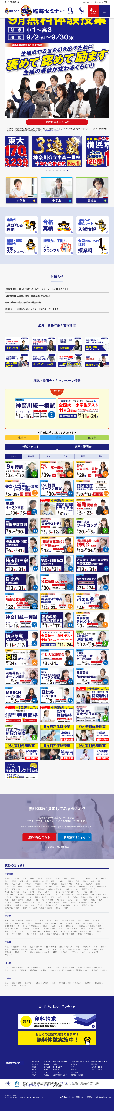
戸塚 (16, 897)
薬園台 (55, 952)
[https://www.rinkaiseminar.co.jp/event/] (17, 360)
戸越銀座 (46, 928)
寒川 (20, 889)
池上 (41, 920)
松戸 (24, 952)
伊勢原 (32, 878)
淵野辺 (93, 900)
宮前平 (73, 902)
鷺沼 (6, 889)
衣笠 (71, 884)
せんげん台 (98, 967)
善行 (39, 892)
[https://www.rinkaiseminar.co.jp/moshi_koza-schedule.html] (21, 246)
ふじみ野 (60, 970)
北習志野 (69, 947)
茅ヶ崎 (20, 894)
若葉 (103, 970)
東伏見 (82, 931)
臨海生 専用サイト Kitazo (80, 1061)
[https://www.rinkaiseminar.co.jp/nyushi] (92, 225)
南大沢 (55, 934)
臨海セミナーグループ (99, 1061)
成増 (61, 928)
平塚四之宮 (60, 900)
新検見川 (24, 949)
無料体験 (47, 1064)
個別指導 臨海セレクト (61, 1075)
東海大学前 (102, 894)
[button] (46, 170)
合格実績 (56, 1069)
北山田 (63, 884)
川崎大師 (28, 884)
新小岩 (25, 926)
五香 (96, 947)
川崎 (20, 884)
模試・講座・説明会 (60, 1061)
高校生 (92, 437)
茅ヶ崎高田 (30, 894)
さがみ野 (82, 886)
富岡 (23, 897)
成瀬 (67, 928)
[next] (106, 153)
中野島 (52, 897)
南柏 (31, 952)
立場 (92, 892)
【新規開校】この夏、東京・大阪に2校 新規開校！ (28, 296)
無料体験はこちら (39, 837)
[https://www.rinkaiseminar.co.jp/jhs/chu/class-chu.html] (17, 344)
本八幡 (47, 952)
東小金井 (73, 931)
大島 (73, 920)
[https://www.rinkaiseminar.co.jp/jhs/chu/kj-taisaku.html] (44, 344)
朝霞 (13, 967)
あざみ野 (16, 878)
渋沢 (33, 889)
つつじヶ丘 (9, 928)
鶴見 (93, 894)
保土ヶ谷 (8, 902)
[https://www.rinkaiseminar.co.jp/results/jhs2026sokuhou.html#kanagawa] (57, 151)
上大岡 (60, 881)
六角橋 (49, 908)
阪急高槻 (98, 983)
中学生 (57, 437)
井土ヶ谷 (49, 878)
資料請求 (47, 1067)
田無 (61, 926)
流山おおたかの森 (74, 949)
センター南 (60, 892)
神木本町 (41, 889)
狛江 (84, 923)
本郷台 (25, 902)
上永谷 (76, 881)
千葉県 (34, 1069)
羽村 (55, 931)
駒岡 (64, 886)
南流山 (38, 952)
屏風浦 (29, 900)
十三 (53, 983)
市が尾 (40, 878)
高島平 (45, 926)
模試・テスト (30, 446)
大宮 (28, 967)
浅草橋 (20, 920)
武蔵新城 (8, 905)
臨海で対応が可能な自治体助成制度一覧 (23, 302)
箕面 (6, 985)
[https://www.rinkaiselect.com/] (97, 360)
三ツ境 (48, 902)
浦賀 (66, 878)
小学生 (22, 437)
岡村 (6, 881)
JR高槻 (46, 983)
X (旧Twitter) (75, 1064)
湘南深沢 (59, 889)
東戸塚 (20, 900)
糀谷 (77, 923)
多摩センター (70, 926)
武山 (85, 892)
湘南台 (50, 889)
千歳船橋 (91, 926)
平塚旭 (50, 900)
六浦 (33, 905)
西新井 (74, 928)
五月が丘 (28, 983)
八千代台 (64, 952)
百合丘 (84, 905)
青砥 (6, 920)
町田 (35, 934)
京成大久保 (87, 947)
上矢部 (91, 881)
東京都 (34, 1067)
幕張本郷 (8, 952)
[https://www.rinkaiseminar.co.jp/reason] (21, 225)
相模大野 (72, 886)
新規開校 (47, 1061)
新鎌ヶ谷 (15, 949)
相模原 (91, 886)
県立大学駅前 (18, 886)
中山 (68, 897)
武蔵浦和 (78, 970)
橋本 (104, 897)
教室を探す (35, 1061)
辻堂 (55, 894)
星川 (101, 900)
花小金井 (47, 931)
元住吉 (48, 905)
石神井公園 (9, 926)
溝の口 (40, 902)
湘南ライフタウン (72, 889)
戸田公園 (23, 970)
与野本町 (95, 970)
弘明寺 (98, 884)
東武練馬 (26, 928)
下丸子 (98, 923)
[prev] (8, 153)
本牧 (33, 902)
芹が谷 (32, 892)
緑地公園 (23, 985)
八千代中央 (75, 952)
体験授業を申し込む (58, 122)
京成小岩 (69, 923)
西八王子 (23, 931)
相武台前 (70, 892)
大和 (56, 905)
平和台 (27, 934)
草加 (6, 970)
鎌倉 (53, 881)
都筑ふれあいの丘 (67, 894)
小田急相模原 (101, 886)
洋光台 (93, 905)
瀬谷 (24, 892)
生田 (24, 878)
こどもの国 (48, 886)
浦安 (31, 947)
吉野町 (25, 908)
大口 (81, 878)
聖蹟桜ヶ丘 (35, 926)
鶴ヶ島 (14, 970)
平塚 (43, 900)
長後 (49, 894)
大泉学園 (64, 920)
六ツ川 (40, 905)
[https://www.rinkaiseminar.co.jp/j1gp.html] (57, 246)
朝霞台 (20, 967)
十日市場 (8, 897)
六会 (26, 905)
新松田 (93, 889)
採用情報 (94, 1064)
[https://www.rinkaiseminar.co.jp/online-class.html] (44, 360)
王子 (56, 920)
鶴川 (18, 928)
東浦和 (43, 970)
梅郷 (24, 947)
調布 (100, 926)
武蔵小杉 (93, 902)
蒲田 (30, 923)
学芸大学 (8, 923)
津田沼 (62, 949)
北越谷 (65, 967)
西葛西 (83, 928)
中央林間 (40, 894)
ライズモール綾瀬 (37, 908)
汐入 (26, 889)
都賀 (54, 949)
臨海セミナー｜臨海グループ (86, 1097)
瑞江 (41, 934)
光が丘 (99, 931)
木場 (46, 923)
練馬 (100, 928)
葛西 (16, 923)
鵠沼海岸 (89, 884)
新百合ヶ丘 (9, 892)
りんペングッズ (96, 1069)
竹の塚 (53, 926)
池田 (6, 983)
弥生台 (76, 905)
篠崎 (91, 923)
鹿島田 (35, 881)
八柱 (84, 952)
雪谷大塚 (64, 934)
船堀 (20, 934)
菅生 (18, 892)
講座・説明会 (83, 446)
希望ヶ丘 (79, 884)
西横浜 (75, 897)
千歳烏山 (82, 926)
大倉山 (88, 878)
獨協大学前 (34, 970)
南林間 (56, 902)
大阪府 (34, 1075)
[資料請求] (57, 1021)
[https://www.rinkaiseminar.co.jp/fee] (92, 246)
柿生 (28, 881)
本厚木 (17, 902)
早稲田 (88, 934)
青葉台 (7, 878)
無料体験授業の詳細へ (52, 131)
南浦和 (69, 970)
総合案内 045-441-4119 (58, 847)
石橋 (13, 983)
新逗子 (84, 889)
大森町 (87, 920)
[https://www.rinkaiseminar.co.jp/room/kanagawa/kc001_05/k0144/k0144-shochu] (70, 360)
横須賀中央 (9, 908)
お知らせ (56, 1072)
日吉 (36, 900)
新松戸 (33, 949)
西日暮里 (92, 928)
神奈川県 (35, 1064)
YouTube (74, 1069)
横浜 (18, 908)
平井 (6, 934)
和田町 (66, 908)
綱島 (78, 894)
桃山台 (14, 985)
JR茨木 (37, 983)
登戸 (98, 897)
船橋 (102, 949)
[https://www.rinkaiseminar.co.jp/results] (57, 225)
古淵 (57, 886)
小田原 (14, 881)
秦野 (6, 900)
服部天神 (78, 983)
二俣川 (85, 900)
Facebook (74, 1072)
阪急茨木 (88, 983)
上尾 (6, 967)
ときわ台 (36, 928)
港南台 (38, 886)
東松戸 (94, 949)
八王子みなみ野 (35, 931)
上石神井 (38, 923)
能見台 (83, 897)
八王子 (14, 931)
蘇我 (41, 949)
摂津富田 (62, 983)
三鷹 (48, 934)
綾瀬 (28, 920)
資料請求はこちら (75, 837)
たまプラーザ (10, 894)
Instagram (74, 1067)
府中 (13, 934)
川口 (43, 967)
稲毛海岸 (16, 947)
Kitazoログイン (88, 2)
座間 (13, 889)
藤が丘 (70, 900)
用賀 (73, 934)
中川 (30, 897)
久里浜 (7, 886)
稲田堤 (58, 878)
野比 (91, 897)
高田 (79, 892)
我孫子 (7, 947)
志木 (73, 967)
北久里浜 (54, 884)
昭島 (13, 920)
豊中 (70, 983)
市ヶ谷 (49, 920)
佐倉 (102, 947)
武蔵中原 (18, 905)
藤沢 (77, 900)
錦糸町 (53, 923)
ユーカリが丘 (94, 952)
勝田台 (53, 947)
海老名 (73, 878)
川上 (13, 884)
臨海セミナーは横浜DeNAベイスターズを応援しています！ (31, 309)
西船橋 (86, 949)
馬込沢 (17, 952)
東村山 (91, 931)
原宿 (13, 900)
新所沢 (88, 967)
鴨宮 (6, 884)
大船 (102, 878)
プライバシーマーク (66, 1083)
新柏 (6, 949)
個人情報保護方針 (77, 1075)
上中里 (68, 881)
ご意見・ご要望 (96, 1067)
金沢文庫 (44, 881)
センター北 (49, 892)
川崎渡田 (38, 884)
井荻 (35, 920)
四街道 (7, 955)
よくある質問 (102, 2)
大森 (79, 920)
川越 (50, 967)
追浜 (21, 881)
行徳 (77, 947)
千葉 (48, 949)
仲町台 (60, 897)
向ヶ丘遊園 (83, 902)
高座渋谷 (29, 886)
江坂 (20, 983)
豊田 (54, 928)
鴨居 (99, 881)
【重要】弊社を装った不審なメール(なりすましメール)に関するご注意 (36, 289)
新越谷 (80, 967)
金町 (23, 923)
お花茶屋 (96, 920)
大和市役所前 (66, 905)
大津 (96, 878)
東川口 (51, 970)
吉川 (87, 970)
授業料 (55, 1064)
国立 (61, 923)
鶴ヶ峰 (85, 894)
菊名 (46, 884)
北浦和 (57, 967)
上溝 (84, 881)
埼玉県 (34, 1072)
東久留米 (64, 931)
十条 (18, 926)
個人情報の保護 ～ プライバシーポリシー (39, 1086)
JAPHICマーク (33, 1084)
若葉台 (58, 908)
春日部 (35, 967)
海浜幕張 (39, 947)
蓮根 (6, 931)
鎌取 (61, 947)
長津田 (44, 897)
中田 (36, 897)
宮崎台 (65, 902)
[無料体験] (57, 1038)
